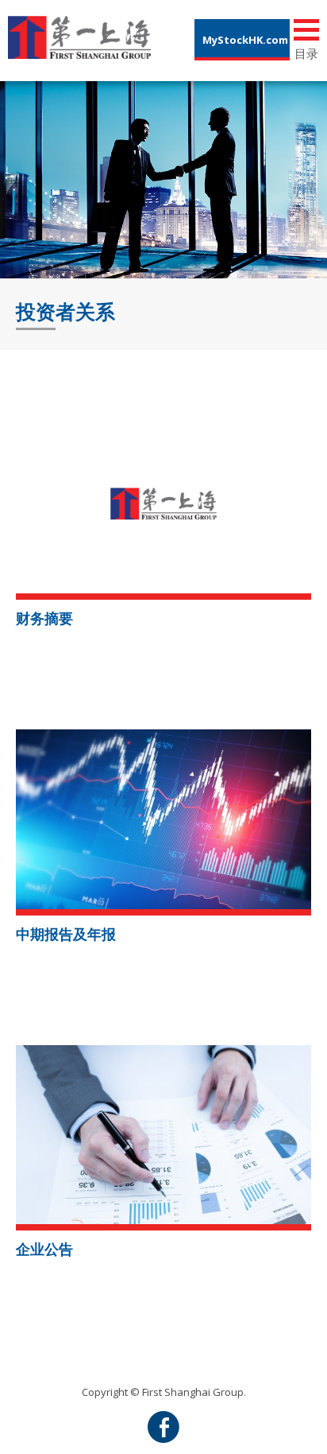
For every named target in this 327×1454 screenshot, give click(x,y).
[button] (163, 503)
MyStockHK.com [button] (245, 40)
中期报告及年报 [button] (66, 934)
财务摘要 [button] (44, 618)
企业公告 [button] (44, 1249)
